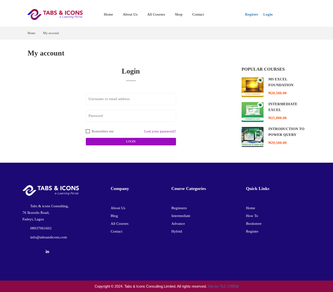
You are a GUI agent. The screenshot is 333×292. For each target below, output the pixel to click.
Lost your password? (160, 131)
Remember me (102, 131)
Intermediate (180, 216)
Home (108, 14)
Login (268, 14)
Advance (178, 224)
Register (251, 14)
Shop (179, 14)
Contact (198, 14)
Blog (114, 216)
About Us (130, 14)
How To (252, 216)
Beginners (179, 208)
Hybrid (176, 231)
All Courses (156, 14)
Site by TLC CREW (223, 286)
